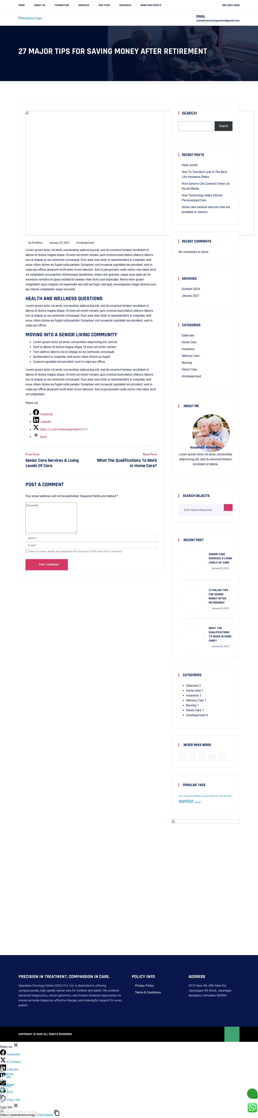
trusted (197, 802)
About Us (39, 5)
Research (125, 5)
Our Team (104, 5)
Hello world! (190, 165)
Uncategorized (85, 242)
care (180, 796)
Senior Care (189, 369)
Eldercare (188, 335)
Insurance (188, 349)
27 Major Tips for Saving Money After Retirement (218, 596)
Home (22, 5)
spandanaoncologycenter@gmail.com (217, 20)
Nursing (187, 362)
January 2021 (190, 296)
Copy (45, 1115)
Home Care (189, 342)
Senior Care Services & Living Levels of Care (220, 558)
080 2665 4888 (230, 5)
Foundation (62, 5)
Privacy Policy (144, 985)
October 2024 (191, 289)
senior (185, 801)
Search (189, 113)
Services (83, 5)
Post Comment (48, 565)
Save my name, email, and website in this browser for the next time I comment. (76, 551)
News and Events (151, 5)
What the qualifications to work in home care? (220, 634)
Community (188, 796)
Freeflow (37, 242)
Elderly (197, 796)
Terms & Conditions (148, 992)
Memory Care (190, 356)
